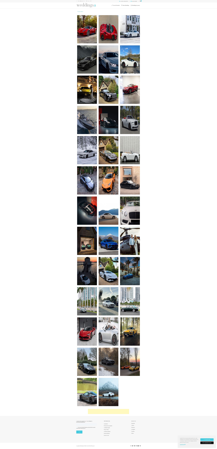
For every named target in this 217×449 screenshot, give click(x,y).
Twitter (132, 425)
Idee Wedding (126, 5)
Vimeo (132, 433)
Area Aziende (134, 1)
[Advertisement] (108, 411)
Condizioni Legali (107, 427)
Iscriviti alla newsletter (80, 422)
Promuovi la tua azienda (108, 425)
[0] (140, 1)
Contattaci (106, 423)
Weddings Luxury (136, 5)
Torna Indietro (80, 11)
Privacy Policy (106, 429)
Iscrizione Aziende (107, 431)
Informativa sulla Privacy (81, 428)
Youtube (132, 431)
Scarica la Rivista (107, 433)
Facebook (133, 423)
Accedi (121, 1)
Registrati (126, 1)
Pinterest (133, 427)
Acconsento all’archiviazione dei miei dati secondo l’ (85, 428)
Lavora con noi (106, 435)
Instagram (133, 429)
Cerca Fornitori (116, 5)
